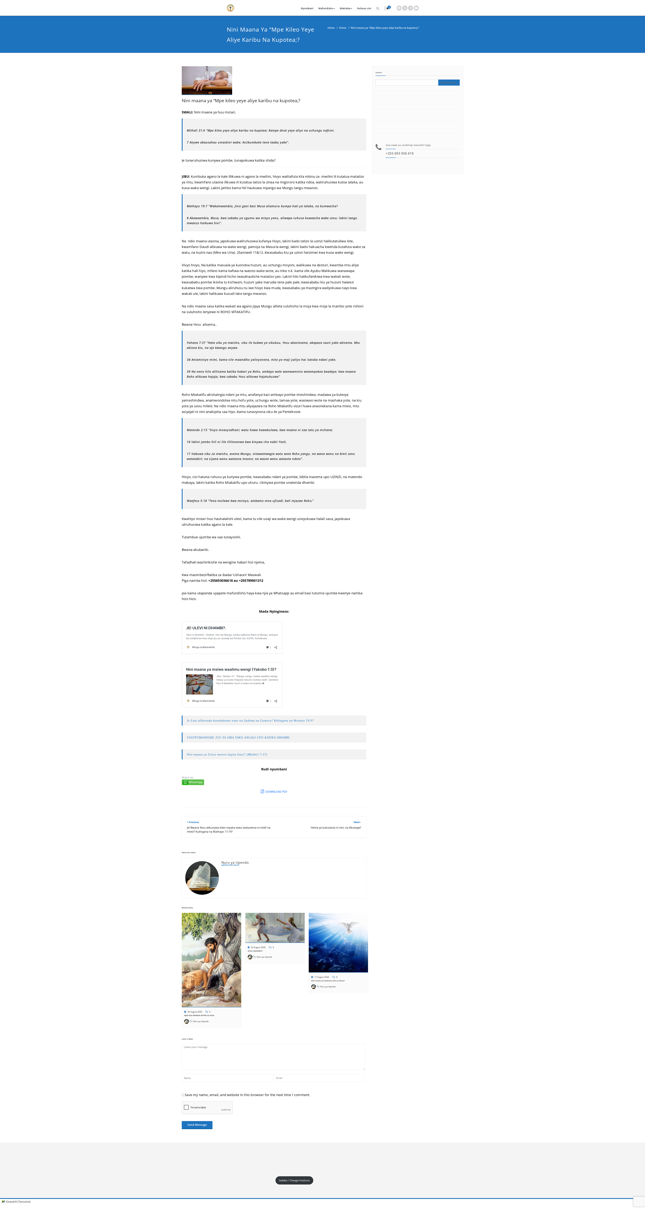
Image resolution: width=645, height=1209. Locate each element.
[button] (378, 8)
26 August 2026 (194, 1011)
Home (331, 27)
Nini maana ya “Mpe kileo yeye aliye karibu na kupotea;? (241, 100)
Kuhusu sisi (364, 8)
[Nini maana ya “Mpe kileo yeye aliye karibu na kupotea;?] (207, 82)
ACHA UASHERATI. (255, 951)
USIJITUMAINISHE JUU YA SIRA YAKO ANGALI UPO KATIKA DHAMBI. (238, 737)
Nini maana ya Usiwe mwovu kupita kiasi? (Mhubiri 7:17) (227, 754)
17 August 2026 (321, 977)
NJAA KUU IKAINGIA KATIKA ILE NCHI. (199, 1015)
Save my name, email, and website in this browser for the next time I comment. (247, 1095)
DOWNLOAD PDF (276, 792)
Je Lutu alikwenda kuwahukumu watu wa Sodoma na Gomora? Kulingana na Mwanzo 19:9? (250, 720)
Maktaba (345, 8)
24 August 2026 (258, 947)
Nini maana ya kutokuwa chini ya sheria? (328, 980)
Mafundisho (325, 8)
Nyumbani (307, 8)
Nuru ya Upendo (201, 1021)
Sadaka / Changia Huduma (294, 1180)
